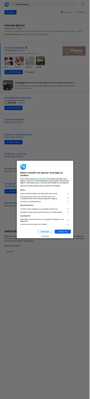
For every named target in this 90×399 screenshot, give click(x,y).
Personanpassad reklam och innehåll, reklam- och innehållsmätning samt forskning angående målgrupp (38, 197)
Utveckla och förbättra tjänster (30, 201)
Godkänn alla (62, 231)
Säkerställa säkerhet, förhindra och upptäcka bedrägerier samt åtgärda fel (42, 220)
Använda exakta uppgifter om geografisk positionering (39, 209)
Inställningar (44, 231)
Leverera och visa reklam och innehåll (33, 224)
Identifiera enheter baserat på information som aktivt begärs (41, 212)
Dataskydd (45, 236)
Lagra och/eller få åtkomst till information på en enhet (38, 193)
